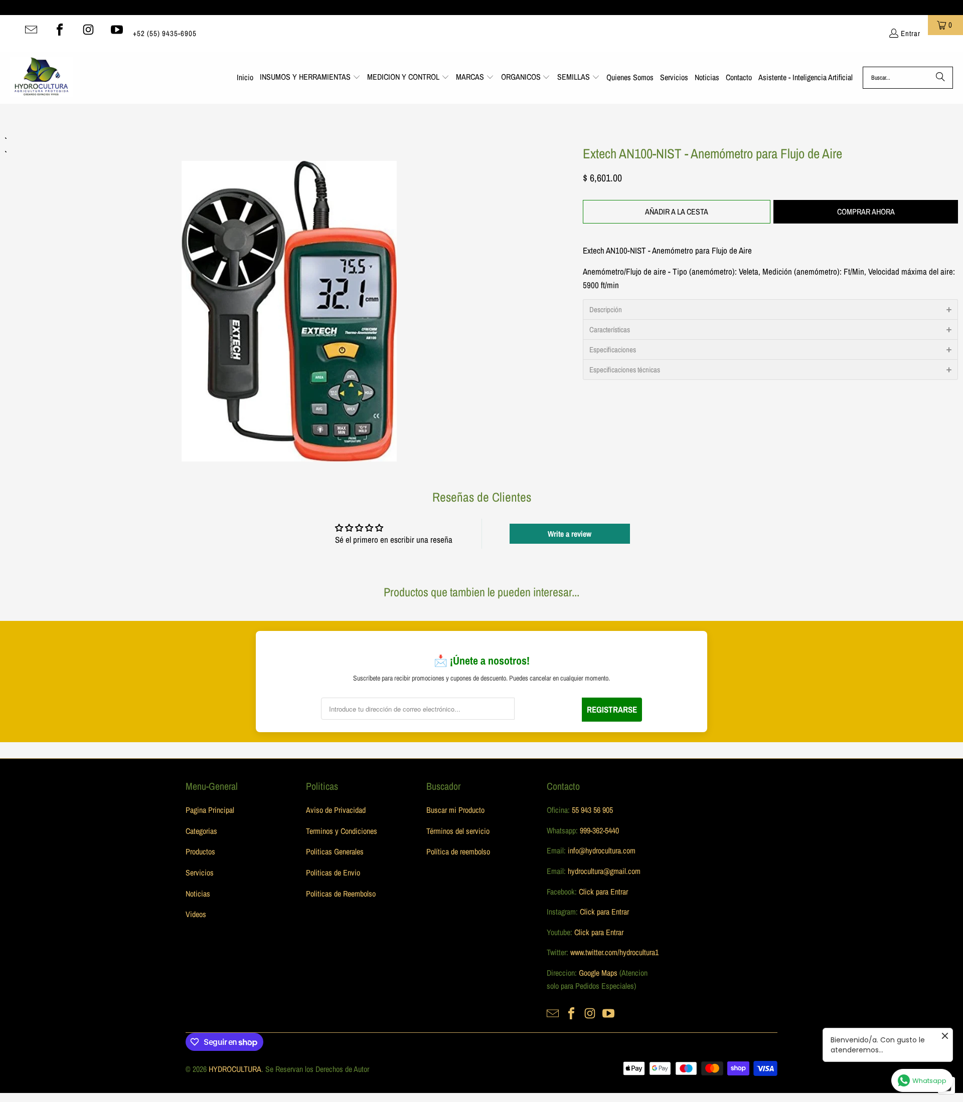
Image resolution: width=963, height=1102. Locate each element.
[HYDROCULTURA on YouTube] (117, 30)
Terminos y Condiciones (341, 830)
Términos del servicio (458, 830)
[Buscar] (940, 78)
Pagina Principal (210, 809)
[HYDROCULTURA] (41, 78)
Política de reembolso (458, 851)
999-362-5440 (598, 830)
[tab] (770, 309)
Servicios (200, 872)
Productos (200, 851)
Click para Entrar (603, 891)
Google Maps (598, 972)
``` (289, 298)
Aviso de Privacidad (336, 809)
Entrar (910, 33)
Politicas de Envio (333, 872)
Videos (196, 914)
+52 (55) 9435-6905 (165, 33)
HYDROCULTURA (235, 1068)
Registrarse (612, 709)
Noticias (198, 893)
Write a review (569, 533)
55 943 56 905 (592, 809)
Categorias (201, 830)
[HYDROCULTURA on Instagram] (88, 30)
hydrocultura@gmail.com (604, 870)
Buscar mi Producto (455, 809)
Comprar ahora (866, 211)
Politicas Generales (335, 851)
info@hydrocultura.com (601, 850)
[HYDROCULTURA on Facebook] (60, 30)
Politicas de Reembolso (341, 893)
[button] (310, 77)
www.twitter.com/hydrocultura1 (614, 952)
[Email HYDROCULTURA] (31, 30)
